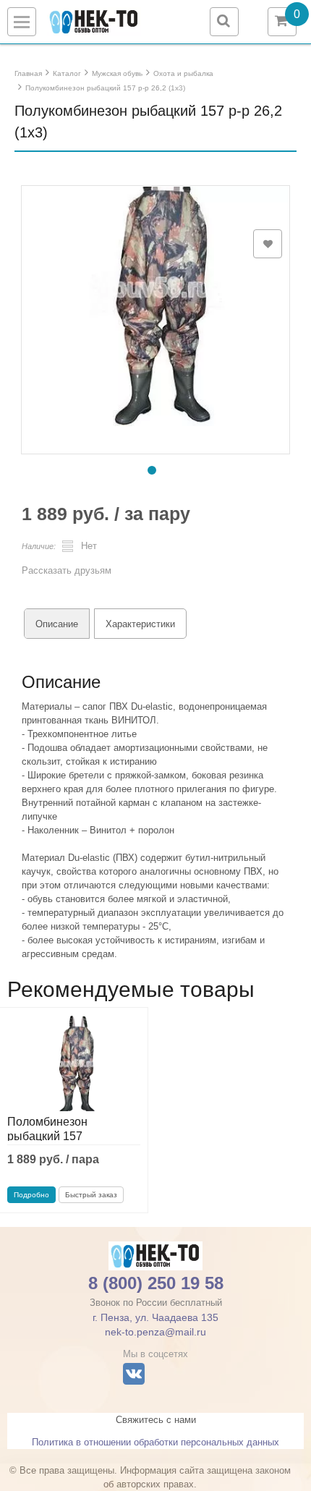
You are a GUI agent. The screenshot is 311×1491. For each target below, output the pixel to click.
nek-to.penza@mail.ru (155, 1332)
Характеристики (140, 624)
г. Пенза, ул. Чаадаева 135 (155, 1317)
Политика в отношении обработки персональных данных (155, 1442)
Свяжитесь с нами (156, 1419)
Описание (56, 624)
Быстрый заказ (91, 1195)
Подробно (31, 1195)
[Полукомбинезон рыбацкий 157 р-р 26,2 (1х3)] (155, 292)
